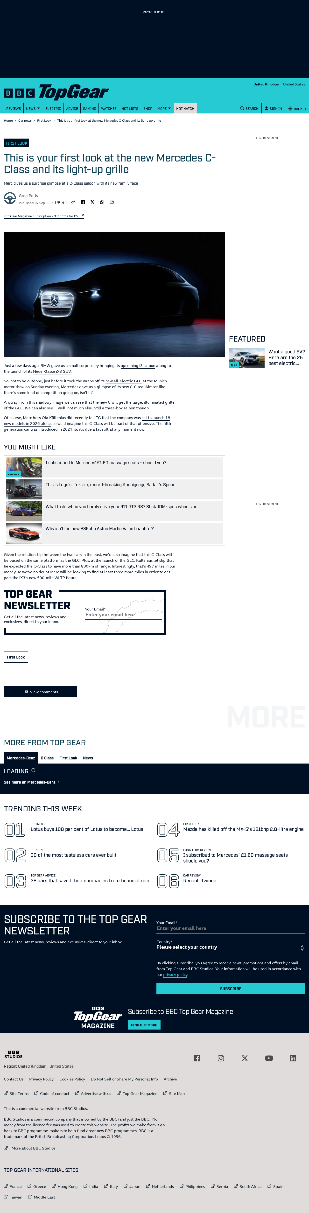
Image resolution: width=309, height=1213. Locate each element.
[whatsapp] (102, 201)
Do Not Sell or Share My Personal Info (124, 1079)
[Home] (62, 91)
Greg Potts (28, 195)
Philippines (195, 1186)
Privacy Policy (41, 1079)
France (16, 1186)
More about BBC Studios (29, 1148)
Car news (25, 120)
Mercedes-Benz (21, 757)
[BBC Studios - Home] (16, 1054)
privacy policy (175, 974)
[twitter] (92, 201)
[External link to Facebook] (196, 1058)
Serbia (222, 1186)
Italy (114, 1186)
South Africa (251, 1186)
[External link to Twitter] (245, 1058)
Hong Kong (68, 1186)
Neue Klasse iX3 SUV (52, 371)
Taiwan (16, 1197)
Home (8, 120)
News (88, 757)
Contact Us (13, 1079)
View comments (44, 691)
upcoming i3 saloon (138, 365)
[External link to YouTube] (269, 1058)
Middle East (44, 1197)
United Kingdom (266, 84)
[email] (112, 201)
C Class (47, 757)
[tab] (21, 758)
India (93, 1186)
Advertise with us (96, 1093)
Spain (278, 1186)
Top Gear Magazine (140, 1093)
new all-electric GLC (123, 381)
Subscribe (230, 988)
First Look (44, 120)
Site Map (177, 1093)
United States (294, 84)
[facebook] (83, 201)
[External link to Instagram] (221, 1058)
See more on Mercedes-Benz (30, 781)
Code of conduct (54, 1093)
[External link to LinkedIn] (293, 1058)
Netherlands (163, 1186)
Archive (170, 1079)
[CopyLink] (73, 202)
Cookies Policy (72, 1079)
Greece (39, 1186)
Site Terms (19, 1093)
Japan (134, 1186)
